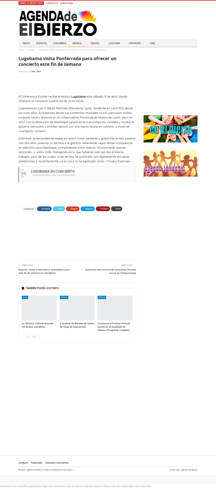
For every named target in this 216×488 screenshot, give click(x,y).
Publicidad (36, 463)
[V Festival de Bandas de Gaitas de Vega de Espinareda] (77, 308)
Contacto (23, 463)
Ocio (25, 297)
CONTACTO (52, 3)
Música (77, 43)
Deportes (135, 43)
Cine (152, 43)
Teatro (94, 43)
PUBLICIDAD (67, 3)
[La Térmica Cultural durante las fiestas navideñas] (39, 308)
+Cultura (114, 43)
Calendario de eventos (57, 463)
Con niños (59, 43)
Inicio (26, 43)
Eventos (41, 43)
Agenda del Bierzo (189, 469)
